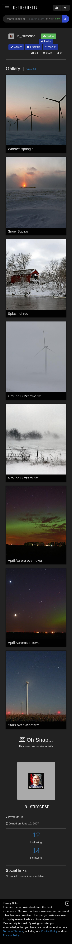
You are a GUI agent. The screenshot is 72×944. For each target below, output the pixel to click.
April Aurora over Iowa (25, 560)
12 (36, 835)
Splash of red (18, 314)
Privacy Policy (11, 935)
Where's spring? (20, 149)
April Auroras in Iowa (24, 643)
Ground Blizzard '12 (23, 478)
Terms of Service (13, 931)
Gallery (17, 46)
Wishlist (51, 46)
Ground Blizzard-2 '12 (24, 396)
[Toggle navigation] (6, 7)
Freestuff (34, 46)
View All (31, 69)
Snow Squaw (18, 231)
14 (36, 851)
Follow (50, 36)
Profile (47, 41)
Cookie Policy (49, 931)
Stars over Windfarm (23, 725)
